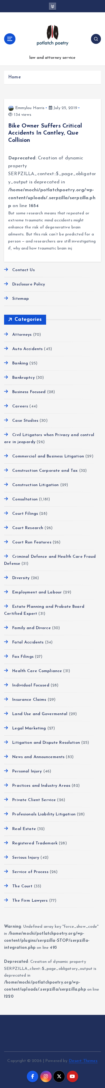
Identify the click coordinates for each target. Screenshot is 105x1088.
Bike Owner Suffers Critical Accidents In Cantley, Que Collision (45, 133)
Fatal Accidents (27, 642)
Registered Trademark (34, 843)
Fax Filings (23, 657)
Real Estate (24, 829)
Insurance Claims (29, 700)
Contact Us (23, 270)
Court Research (27, 528)
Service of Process (30, 872)
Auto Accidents (27, 349)
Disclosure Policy (28, 284)
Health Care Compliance (37, 671)
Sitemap (20, 299)
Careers (20, 406)
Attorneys (22, 335)
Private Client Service (34, 800)
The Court (22, 886)
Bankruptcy (23, 378)
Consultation (25, 499)
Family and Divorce (31, 628)
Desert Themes (83, 1061)
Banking (20, 363)
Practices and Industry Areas (41, 786)
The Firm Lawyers (30, 900)
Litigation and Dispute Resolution (46, 743)
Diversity (20, 578)
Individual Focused (30, 685)
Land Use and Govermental (39, 714)
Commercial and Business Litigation (48, 456)
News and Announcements (38, 757)
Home (14, 77)
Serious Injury (25, 857)
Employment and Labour (37, 592)
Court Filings (25, 514)
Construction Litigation (35, 485)
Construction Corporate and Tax (45, 471)
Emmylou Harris (29, 108)
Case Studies (25, 421)
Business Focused (29, 392)
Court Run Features (31, 542)
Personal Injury (27, 771)
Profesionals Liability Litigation (44, 814)
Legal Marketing (29, 728)
